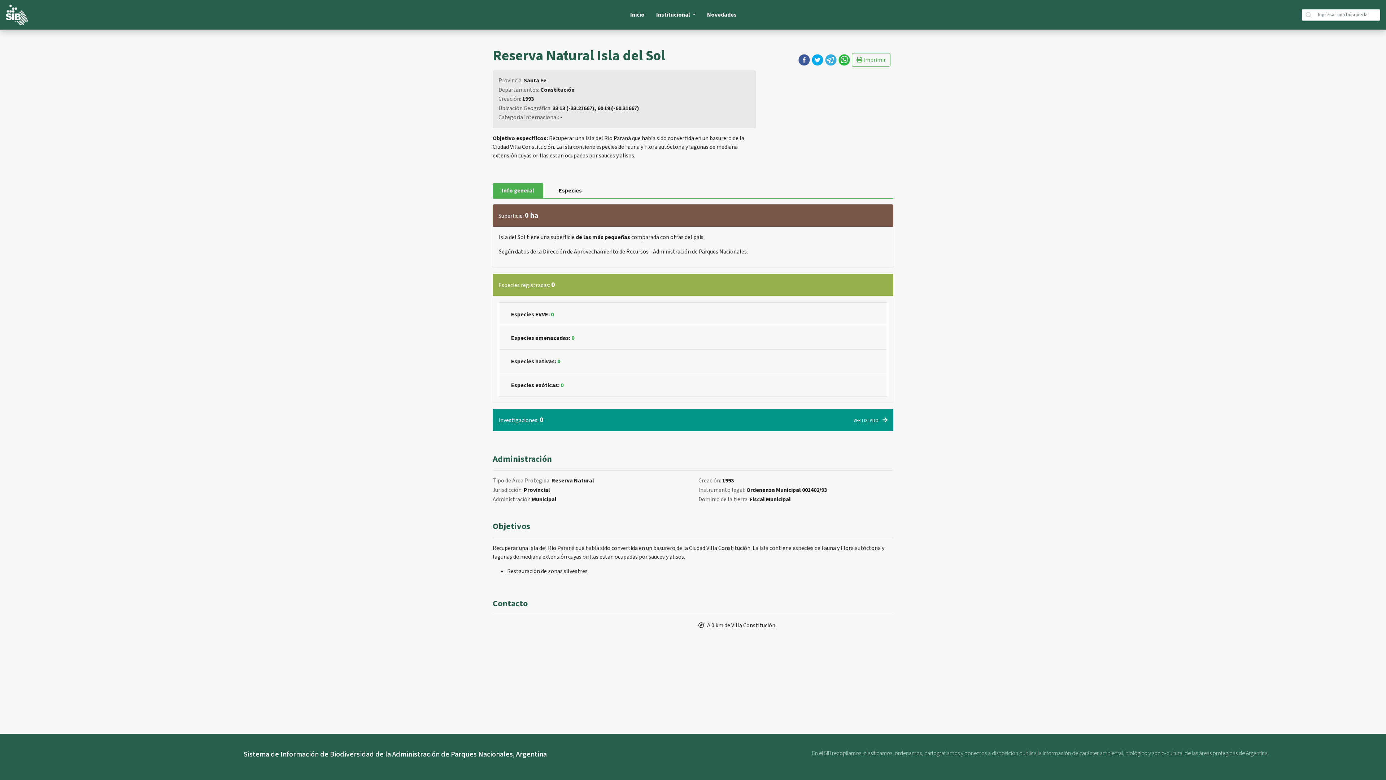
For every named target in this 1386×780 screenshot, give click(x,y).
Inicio (637, 15)
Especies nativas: (535, 361)
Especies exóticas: (537, 385)
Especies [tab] (570, 191)
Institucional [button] (673, 15)
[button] (804, 60)
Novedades (722, 15)
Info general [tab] (518, 191)
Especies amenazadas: (542, 338)
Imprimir (874, 60)
